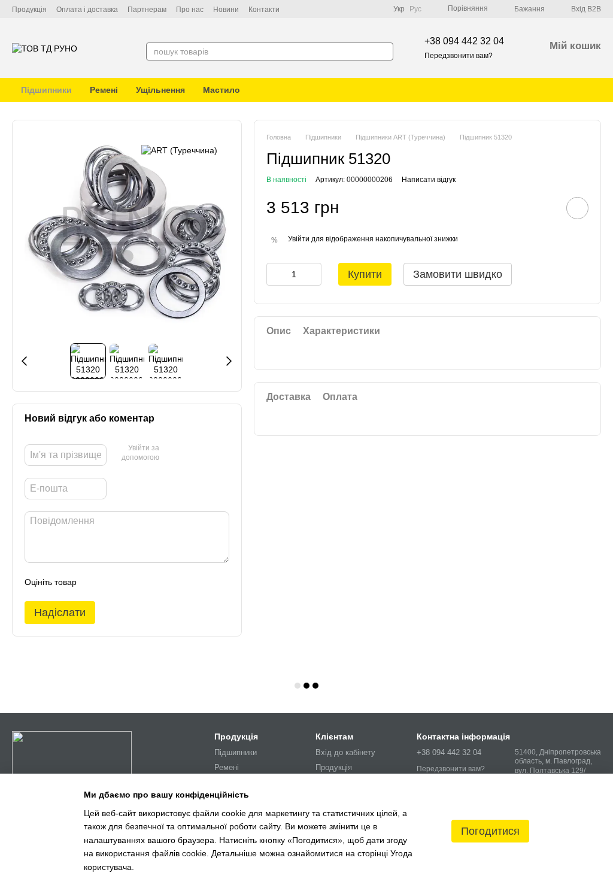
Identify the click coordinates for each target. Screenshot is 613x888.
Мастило (221, 90)
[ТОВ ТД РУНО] (72, 755)
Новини (226, 9)
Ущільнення (160, 90)
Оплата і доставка (87, 9)
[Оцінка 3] (134, 582)
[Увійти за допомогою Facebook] (172, 454)
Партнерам (147, 9)
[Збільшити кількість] (312, 274)
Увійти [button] (298, 239)
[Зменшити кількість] (275, 274)
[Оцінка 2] (115, 582)
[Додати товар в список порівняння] (543, 208)
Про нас (190, 9)
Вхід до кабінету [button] (345, 752)
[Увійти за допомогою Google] (191, 454)
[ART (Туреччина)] (179, 150)
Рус (415, 9)
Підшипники (46, 90)
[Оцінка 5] (173, 582)
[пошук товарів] (383, 51)
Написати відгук (429, 179)
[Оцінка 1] (96, 582)
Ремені (104, 90)
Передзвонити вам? (458, 55)
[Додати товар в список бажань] (577, 208)
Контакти (264, 9)
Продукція (29, 9)
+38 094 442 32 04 (464, 41)
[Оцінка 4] (153, 582)
